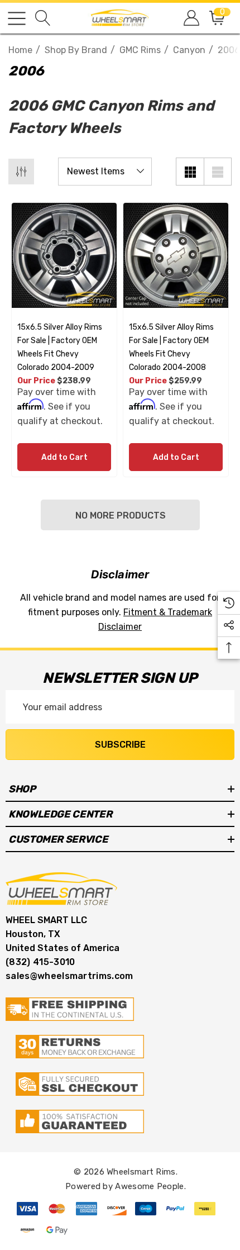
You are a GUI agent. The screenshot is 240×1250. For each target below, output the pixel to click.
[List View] (218, 172)
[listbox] (105, 172)
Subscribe (120, 744)
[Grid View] (190, 172)
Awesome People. (150, 1186)
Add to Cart (64, 457)
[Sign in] (190, 18)
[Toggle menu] (17, 18)
